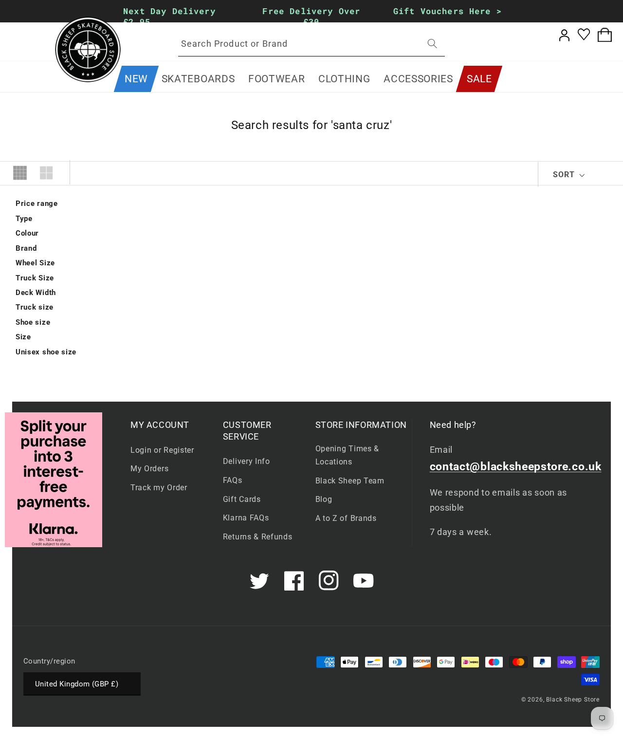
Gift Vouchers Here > (447, 11)
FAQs (232, 480)
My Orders (149, 468)
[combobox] (311, 43)
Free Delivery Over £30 (312, 16)
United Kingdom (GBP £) (76, 684)
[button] (198, 79)
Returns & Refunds (258, 536)
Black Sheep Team (350, 480)
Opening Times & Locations (347, 455)
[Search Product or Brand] (432, 43)
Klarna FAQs (246, 517)
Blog (323, 499)
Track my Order (158, 487)
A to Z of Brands (346, 518)
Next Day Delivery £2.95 (169, 16)
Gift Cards (242, 499)
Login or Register (162, 450)
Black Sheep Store (573, 699)
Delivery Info (246, 461)
